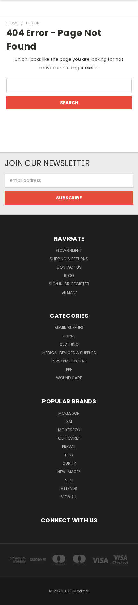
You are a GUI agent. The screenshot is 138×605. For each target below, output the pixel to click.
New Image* (69, 471)
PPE (69, 369)
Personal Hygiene (69, 361)
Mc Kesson (69, 430)
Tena (69, 455)
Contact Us (69, 267)
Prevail (69, 446)
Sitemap (69, 292)
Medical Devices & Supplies (69, 352)
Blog (69, 275)
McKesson (69, 413)
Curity (69, 463)
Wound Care (69, 377)
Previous (9, 598)
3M (69, 421)
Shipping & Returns (69, 258)
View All (69, 497)
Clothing (69, 344)
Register (80, 284)
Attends (69, 488)
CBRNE (69, 336)
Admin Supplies (69, 327)
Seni (69, 480)
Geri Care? (69, 438)
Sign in (56, 284)
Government (69, 250)
